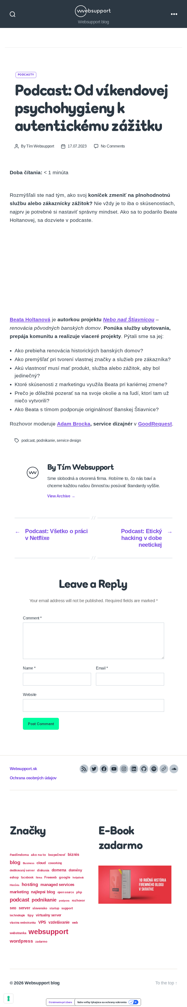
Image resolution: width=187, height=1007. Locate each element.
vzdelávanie (59, 922)
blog (15, 862)
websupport (48, 932)
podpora (64, 900)
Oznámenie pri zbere (60, 1002)
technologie (17, 915)
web (75, 922)
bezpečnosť (56, 855)
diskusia (43, 870)
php (79, 892)
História (14, 885)
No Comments (113, 146)
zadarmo (41, 941)
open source (65, 892)
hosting (30, 884)
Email (102, 668)
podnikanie (46, 440)
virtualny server (48, 915)
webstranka (18, 933)
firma (39, 877)
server (24, 908)
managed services (57, 884)
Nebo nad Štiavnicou (128, 319)
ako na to (38, 855)
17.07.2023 (77, 146)
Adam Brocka (73, 423)
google (64, 877)
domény (75, 870)
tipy (31, 915)
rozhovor (78, 900)
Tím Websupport (40, 146)
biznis (73, 854)
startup (54, 908)
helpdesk (78, 877)
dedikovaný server (22, 870)
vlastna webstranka (23, 922)
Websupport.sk (23, 768)
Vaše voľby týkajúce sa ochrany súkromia (102, 1002)
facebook (27, 877)
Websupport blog (42, 983)
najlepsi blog (43, 892)
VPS (42, 922)
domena (59, 870)
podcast (28, 440)
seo (13, 908)
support (67, 908)
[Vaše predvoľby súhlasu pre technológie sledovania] (8, 998)
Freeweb (50, 877)
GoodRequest (155, 423)
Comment (32, 618)
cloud (41, 863)
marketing (19, 891)
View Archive (61, 496)
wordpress (21, 941)
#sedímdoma (19, 855)
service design (69, 440)
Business (28, 863)
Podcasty (26, 74)
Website (30, 695)
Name (29, 668)
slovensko (39, 908)
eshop (14, 877)
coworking (55, 863)
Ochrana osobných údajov (33, 778)
